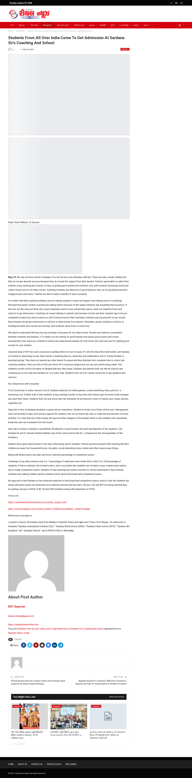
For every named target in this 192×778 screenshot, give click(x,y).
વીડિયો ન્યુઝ (79, 25)
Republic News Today (18, 633)
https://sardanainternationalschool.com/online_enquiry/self (37, 502)
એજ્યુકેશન (47, 25)
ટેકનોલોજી (123, 25)
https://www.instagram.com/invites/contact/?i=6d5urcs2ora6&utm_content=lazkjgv (49, 509)
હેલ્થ (113, 25)
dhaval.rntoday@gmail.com (21, 616)
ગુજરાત (21, 25)
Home (11, 764)
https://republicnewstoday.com (23, 624)
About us (22, 764)
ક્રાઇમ (92, 25)
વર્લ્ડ (12, 25)
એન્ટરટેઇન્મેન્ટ (63, 25)
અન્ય (145, 25)
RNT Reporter (16, 606)
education (18, 639)
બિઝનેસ (34, 25)
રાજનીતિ (102, 25)
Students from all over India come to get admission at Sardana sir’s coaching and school (60, 628)
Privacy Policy (54, 764)
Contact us (37, 764)
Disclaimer (70, 764)
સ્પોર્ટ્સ (136, 25)
